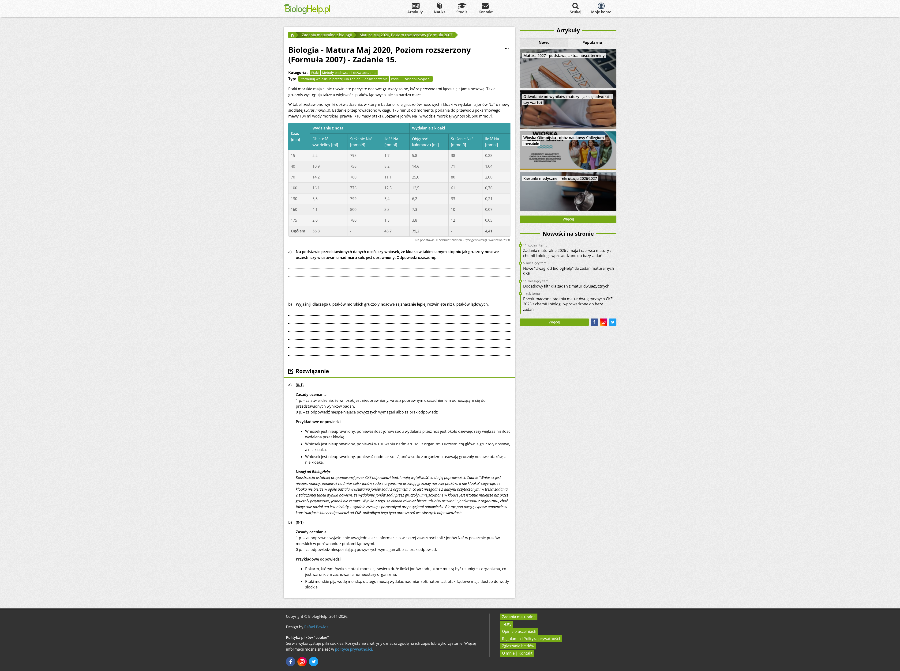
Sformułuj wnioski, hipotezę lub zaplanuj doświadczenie (344, 79)
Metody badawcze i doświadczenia (349, 72)
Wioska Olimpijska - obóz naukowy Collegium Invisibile (563, 140)
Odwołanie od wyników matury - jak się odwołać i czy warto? (567, 99)
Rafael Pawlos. (316, 626)
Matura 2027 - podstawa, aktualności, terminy (564, 55)
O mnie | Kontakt (517, 653)
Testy (506, 624)
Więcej (568, 219)
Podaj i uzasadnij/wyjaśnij (411, 79)
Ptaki (315, 72)
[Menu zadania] (506, 49)
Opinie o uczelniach (519, 631)
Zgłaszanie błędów (518, 645)
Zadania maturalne (519, 616)
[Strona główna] (291, 35)
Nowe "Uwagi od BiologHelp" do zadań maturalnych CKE (568, 271)
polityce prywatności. (354, 649)
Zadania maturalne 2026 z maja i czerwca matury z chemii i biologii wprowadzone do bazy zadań (567, 253)
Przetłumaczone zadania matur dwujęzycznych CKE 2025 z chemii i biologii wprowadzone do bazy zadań (568, 304)
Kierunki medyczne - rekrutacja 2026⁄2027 (560, 178)
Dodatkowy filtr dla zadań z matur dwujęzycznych (566, 286)
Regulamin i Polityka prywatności (531, 638)
